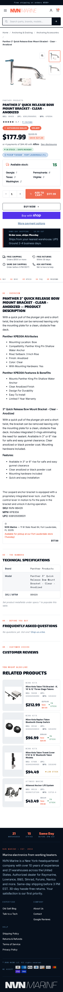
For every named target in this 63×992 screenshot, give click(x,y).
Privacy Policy (10, 949)
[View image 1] (54, 56)
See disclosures (49, 144)
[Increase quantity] (20, 194)
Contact (37, 913)
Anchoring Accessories (48, 32)
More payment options (31, 223)
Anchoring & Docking (22, 32)
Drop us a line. (38, 632)
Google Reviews (41, 919)
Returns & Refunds (12, 938)
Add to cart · (45, 193)
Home (5, 32)
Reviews (52, 279)
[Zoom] (42, 56)
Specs (27, 279)
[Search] (56, 21)
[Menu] (5, 10)
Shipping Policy (11, 933)
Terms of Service (11, 944)
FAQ (39, 279)
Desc (14, 279)
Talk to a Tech (10, 913)
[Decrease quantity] (6, 194)
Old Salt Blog (9, 908)
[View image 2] (54, 69)
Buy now (30, 206)
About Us (38, 908)
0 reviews (27, 121)
